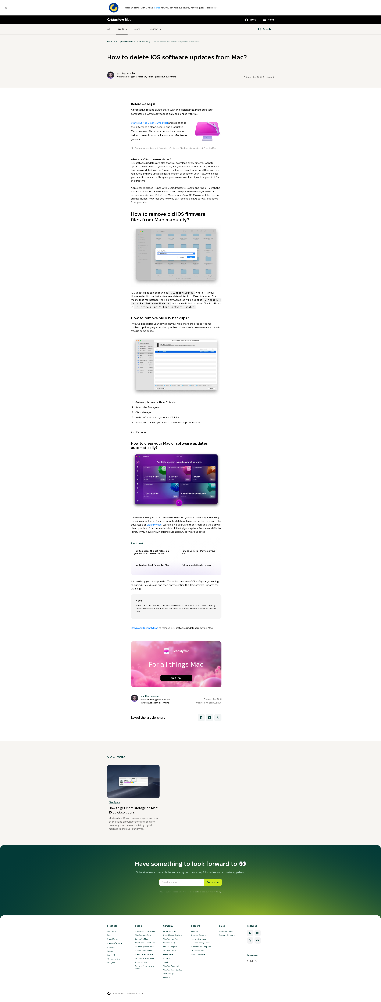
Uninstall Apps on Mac (145, 958)
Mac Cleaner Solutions (145, 943)
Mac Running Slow (143, 935)
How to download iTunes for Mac (151, 565)
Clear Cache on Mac (144, 950)
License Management (200, 943)
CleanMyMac (154, 524)
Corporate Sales (226, 931)
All (108, 29)
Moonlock (111, 931)
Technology (168, 974)
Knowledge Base (198, 939)
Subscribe (213, 882)
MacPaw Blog (169, 943)
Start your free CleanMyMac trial (149, 123)
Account (195, 931)
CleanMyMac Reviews (172, 935)
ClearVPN (111, 947)
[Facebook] (250, 933)
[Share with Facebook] (201, 717)
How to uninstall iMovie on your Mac (198, 552)
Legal (165, 962)
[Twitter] (250, 940)
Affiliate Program (170, 947)
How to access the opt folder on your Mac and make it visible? (151, 552)
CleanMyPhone (114, 943)
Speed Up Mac (141, 939)
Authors (166, 978)
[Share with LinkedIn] (209, 717)
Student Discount (227, 935)
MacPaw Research (171, 966)
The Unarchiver (114, 959)
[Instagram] (257, 933)
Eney (109, 935)
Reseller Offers (169, 950)
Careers (166, 958)
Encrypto (111, 963)
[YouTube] (257, 940)
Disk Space (114, 802)
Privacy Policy (215, 892)
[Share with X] (217, 717)
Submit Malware (198, 954)
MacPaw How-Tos (170, 939)
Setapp (110, 951)
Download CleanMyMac (144, 628)
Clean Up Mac (141, 962)
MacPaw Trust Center (172, 970)
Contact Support (198, 935)
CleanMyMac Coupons (201, 947)
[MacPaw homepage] (109, 993)
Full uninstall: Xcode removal (197, 565)
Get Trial (176, 678)
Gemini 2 (111, 955)
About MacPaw (169, 931)
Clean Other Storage (144, 954)
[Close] (6, 8)
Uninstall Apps (197, 950)
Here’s (157, 8)
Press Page (168, 954)
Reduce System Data (144, 947)
